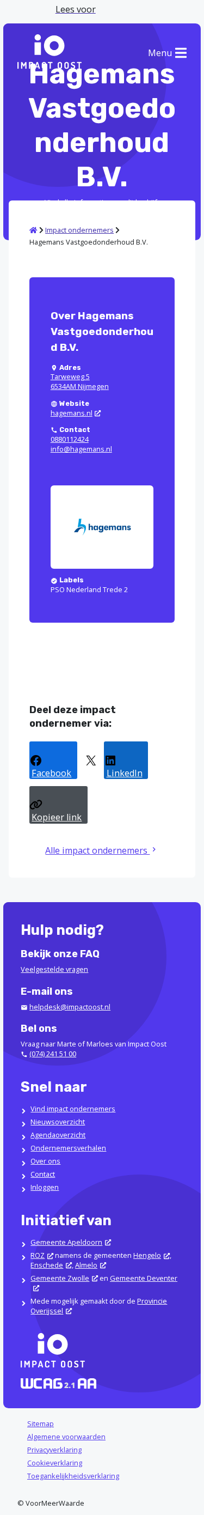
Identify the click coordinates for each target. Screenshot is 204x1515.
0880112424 (70, 439)
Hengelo (147, 1255)
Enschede (46, 1265)
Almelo (86, 1265)
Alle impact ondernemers (97, 850)
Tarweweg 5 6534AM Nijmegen (80, 381)
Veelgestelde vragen (54, 969)
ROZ (37, 1255)
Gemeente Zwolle (59, 1278)
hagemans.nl (71, 413)
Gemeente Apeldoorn (66, 1242)
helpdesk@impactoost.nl (69, 1007)
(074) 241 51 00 (52, 1053)
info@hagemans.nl (81, 449)
